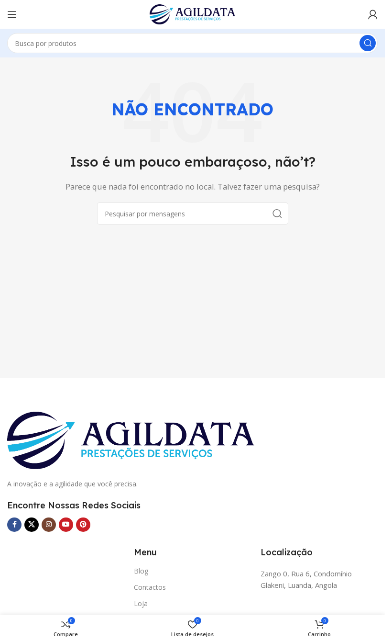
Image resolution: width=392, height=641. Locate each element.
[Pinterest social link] (83, 524)
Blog (141, 570)
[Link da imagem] (130, 439)
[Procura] (367, 43)
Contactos (150, 587)
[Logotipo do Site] (193, 13)
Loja (141, 603)
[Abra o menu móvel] (12, 14)
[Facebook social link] (14, 524)
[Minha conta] (372, 14)
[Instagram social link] (49, 524)
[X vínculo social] (31, 524)
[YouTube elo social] (66, 524)
